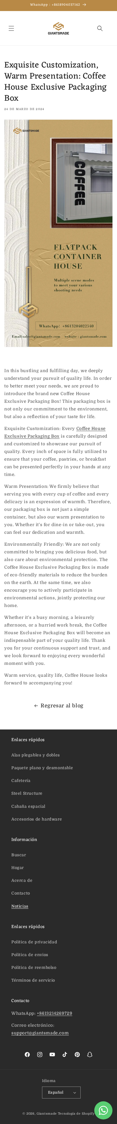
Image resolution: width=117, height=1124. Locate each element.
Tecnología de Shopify (76, 1113)
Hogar (17, 867)
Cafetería (20, 780)
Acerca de (21, 880)
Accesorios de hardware (36, 819)
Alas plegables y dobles (35, 755)
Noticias (19, 906)
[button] (11, 28)
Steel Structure (27, 793)
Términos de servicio (33, 980)
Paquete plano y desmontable (42, 767)
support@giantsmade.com (40, 1033)
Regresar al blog (62, 705)
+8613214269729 (54, 1013)
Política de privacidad (34, 942)
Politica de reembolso (34, 967)
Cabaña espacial (28, 806)
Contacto (20, 893)
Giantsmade (47, 1113)
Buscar (18, 855)
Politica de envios (29, 954)
